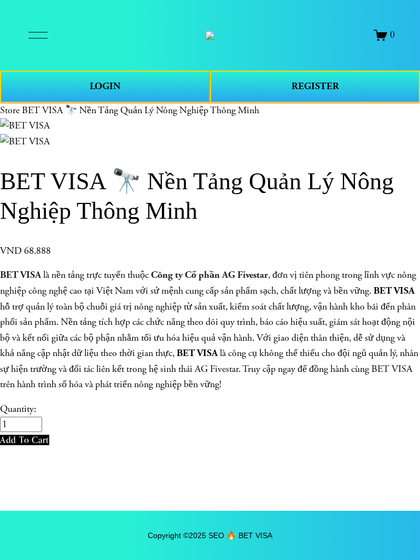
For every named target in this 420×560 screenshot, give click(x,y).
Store (10, 110)
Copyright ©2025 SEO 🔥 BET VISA (210, 535)
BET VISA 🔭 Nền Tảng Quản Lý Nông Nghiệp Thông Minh (140, 110)
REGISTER (315, 86)
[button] (24, 440)
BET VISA (20, 275)
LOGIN (105, 86)
